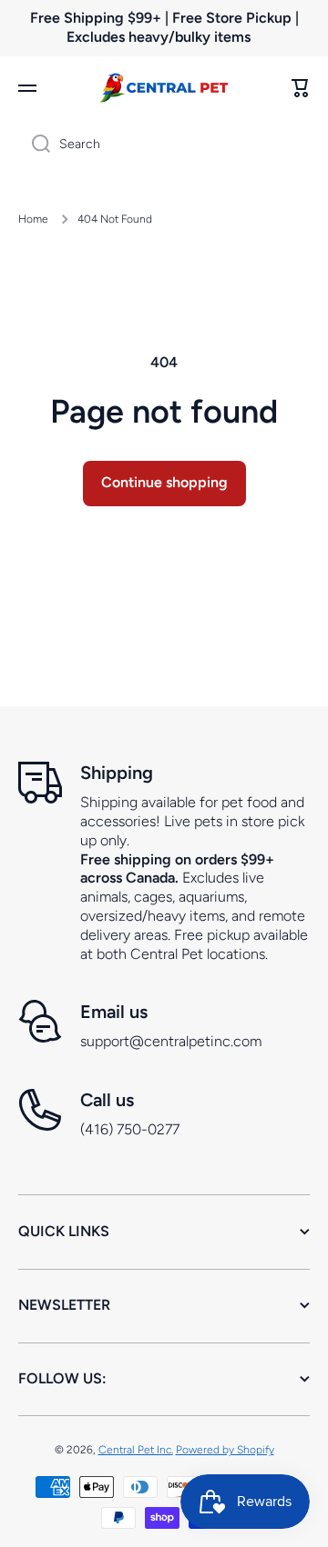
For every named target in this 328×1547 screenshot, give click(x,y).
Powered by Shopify (225, 1449)
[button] (301, 88)
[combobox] (164, 144)
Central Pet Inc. (135, 1449)
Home (33, 219)
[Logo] (164, 87)
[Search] (34, 144)
